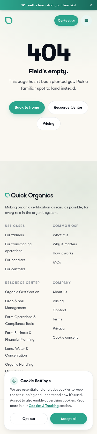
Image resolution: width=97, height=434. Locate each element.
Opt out (29, 419)
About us (60, 292)
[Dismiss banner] (91, 5)
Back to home (27, 107)
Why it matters (65, 244)
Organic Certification (22, 292)
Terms (57, 319)
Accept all (68, 419)
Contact (59, 310)
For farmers (14, 235)
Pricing (49, 123)
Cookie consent (65, 337)
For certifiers (15, 269)
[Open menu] (86, 20)
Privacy (59, 328)
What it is (60, 235)
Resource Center (68, 107)
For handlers (15, 260)
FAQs (57, 262)
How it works (63, 253)
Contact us (66, 20)
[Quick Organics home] (8, 20)
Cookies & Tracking (44, 406)
